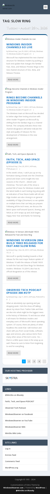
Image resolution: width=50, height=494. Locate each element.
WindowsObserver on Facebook (19, 414)
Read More (13, 79)
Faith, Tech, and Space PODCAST (19, 401)
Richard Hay (13, 51)
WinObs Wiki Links (13, 433)
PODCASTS (40, 297)
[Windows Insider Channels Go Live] (25, 39)
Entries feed (10, 455)
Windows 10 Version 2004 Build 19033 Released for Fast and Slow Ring (24, 243)
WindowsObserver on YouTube (18, 420)
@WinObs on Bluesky (14, 395)
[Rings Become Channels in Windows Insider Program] (25, 90)
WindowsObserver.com (13, 487)
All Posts (32, 51)
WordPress (40, 487)
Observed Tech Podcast (15, 408)
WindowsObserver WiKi (15, 427)
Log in (8, 448)
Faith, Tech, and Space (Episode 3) (23, 161)
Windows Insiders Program (19, 54)
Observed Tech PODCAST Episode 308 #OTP (24, 291)
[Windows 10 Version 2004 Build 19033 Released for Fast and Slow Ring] (25, 233)
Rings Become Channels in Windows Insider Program (24, 100)
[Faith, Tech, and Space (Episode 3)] (25, 154)
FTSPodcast (10, 169)
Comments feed (12, 461)
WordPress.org (11, 467)
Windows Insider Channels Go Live (19, 46)
